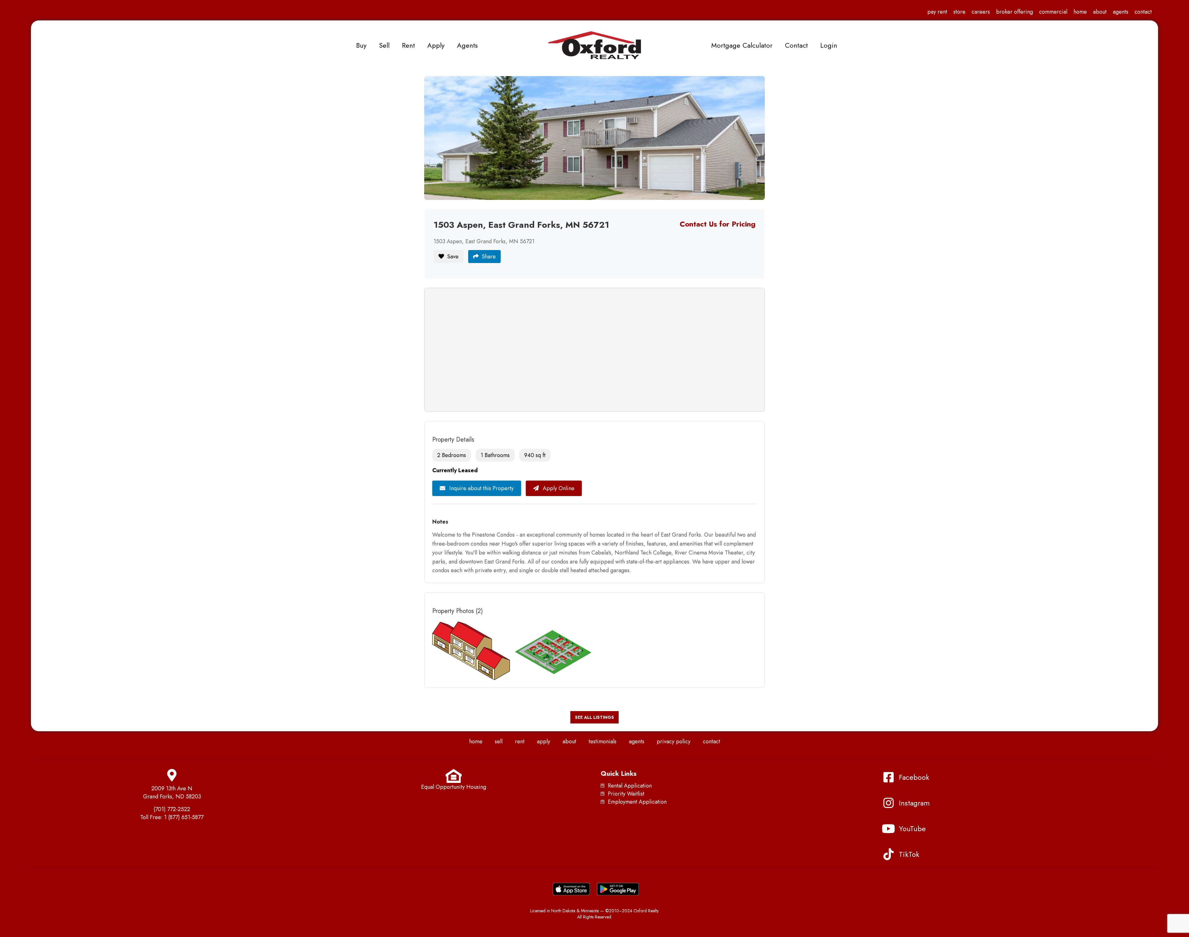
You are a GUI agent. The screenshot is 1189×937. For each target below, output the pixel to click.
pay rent (937, 12)
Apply (436, 45)
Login (828, 45)
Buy (361, 45)
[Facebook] (888, 777)
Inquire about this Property (481, 488)
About (1100, 12)
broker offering (1014, 12)
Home (1080, 12)
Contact (1143, 12)
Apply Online (557, 488)
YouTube (912, 828)
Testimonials (602, 741)
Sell (384, 45)
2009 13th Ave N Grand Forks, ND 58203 (172, 792)
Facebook (914, 777)
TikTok (909, 854)
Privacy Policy (673, 741)
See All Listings (594, 717)
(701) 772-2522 (172, 809)
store (959, 12)
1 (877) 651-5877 (183, 817)
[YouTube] (888, 829)
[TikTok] (888, 854)
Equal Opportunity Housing (453, 787)
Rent (408, 45)
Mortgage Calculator (742, 45)
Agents (1120, 12)
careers (981, 12)
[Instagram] (888, 803)
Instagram (914, 802)
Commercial (1053, 12)
